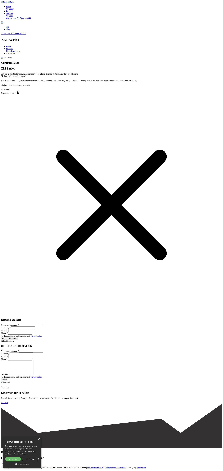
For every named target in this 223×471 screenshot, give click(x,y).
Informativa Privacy (95, 468)
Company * (6, 328)
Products (9, 11)
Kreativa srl (141, 468)
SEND (4, 379)
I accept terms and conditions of (23, 336)
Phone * (4, 333)
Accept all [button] (13, 459)
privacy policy (36, 336)
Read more (23, 454)
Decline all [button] (30, 459)
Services (9, 13)
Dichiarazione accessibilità (115, 468)
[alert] (22, 452)
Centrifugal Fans (13, 51)
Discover (4, 402)
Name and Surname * (10, 325)
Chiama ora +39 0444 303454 (18, 18)
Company (10, 9)
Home (8, 6)
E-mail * (4, 330)
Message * (5, 374)
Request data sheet (9, 338)
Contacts (9, 16)
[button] (22, 464)
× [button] (39, 439)
